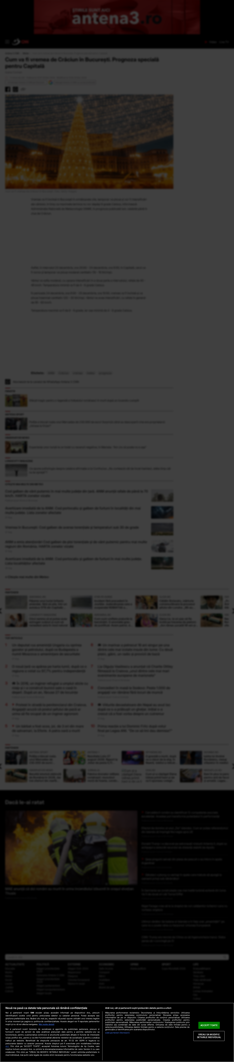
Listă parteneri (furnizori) (117, 1033)
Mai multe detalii (46, 1024)
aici (7, 1046)
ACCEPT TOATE (209, 1025)
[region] (117, 1032)
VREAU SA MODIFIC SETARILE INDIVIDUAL (209, 1036)
